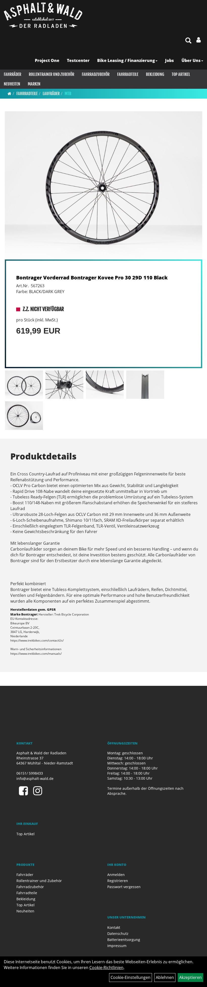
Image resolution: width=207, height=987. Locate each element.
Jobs (169, 60)
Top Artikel (181, 74)
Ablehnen (165, 977)
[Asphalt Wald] (43, 15)
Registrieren (117, 880)
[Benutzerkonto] (198, 39)
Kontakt (113, 927)
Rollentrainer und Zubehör (51, 74)
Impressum (116, 945)
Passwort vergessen (124, 886)
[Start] (9, 93)
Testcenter (78, 60)
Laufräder (51, 93)
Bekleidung (155, 74)
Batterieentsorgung (123, 939)
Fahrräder (12, 74)
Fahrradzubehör (96, 74)
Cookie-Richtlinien (106, 967)
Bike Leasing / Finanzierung (126, 60)
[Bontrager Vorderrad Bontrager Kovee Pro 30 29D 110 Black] (103, 185)
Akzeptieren (190, 977)
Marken (34, 83)
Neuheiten (12, 83)
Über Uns (191, 60)
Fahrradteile (127, 74)
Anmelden (116, 874)
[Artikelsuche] (188, 41)
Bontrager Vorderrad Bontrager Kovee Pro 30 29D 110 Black (92, 277)
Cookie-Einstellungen (130, 977)
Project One (47, 60)
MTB (68, 93)
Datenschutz (117, 933)
